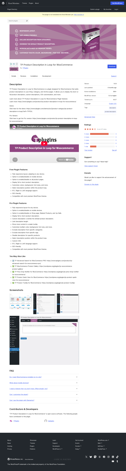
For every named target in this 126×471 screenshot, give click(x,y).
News (9, 443)
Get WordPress (117, 3)
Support (113, 76)
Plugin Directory (12, 9)
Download (112, 66)
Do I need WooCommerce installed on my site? (26, 377)
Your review (88, 150)
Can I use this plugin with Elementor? (22, 400)
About (9, 440)
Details (13, 76)
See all (114, 150)
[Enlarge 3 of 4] (76, 296)
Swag (77, 449)
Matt (100, 443)
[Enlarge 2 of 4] (53, 296)
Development (46, 76)
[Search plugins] (27, 21)
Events (77, 443)
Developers (56, 446)
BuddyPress (102, 449)
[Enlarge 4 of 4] (76, 318)
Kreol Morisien (29, 459)
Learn (54, 440)
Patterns (32, 449)
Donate (78, 446)
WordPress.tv (57, 449)
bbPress (101, 446)
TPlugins (25, 68)
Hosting (9, 446)
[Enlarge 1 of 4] (29, 296)
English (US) (112, 103)
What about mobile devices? (19, 383)
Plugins (32, 446)
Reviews (23, 76)
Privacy (9, 449)
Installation (34, 76)
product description (110, 111)
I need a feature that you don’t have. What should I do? (29, 389)
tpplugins (51, 421)
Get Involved (79, 440)
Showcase (33, 440)
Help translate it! (79, 14)
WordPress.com (103, 440)
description (112, 108)
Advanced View (89, 117)
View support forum (91, 166)
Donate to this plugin (91, 184)
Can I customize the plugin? (19, 394)
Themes (32, 443)
